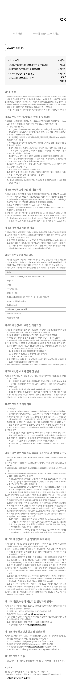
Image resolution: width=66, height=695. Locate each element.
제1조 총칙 (14, 60)
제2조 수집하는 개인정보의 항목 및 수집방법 (28, 65)
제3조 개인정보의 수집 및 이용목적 (24, 69)
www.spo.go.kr (36, 647)
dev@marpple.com (36, 614)
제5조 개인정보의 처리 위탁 (21, 78)
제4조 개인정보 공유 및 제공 (21, 73)
